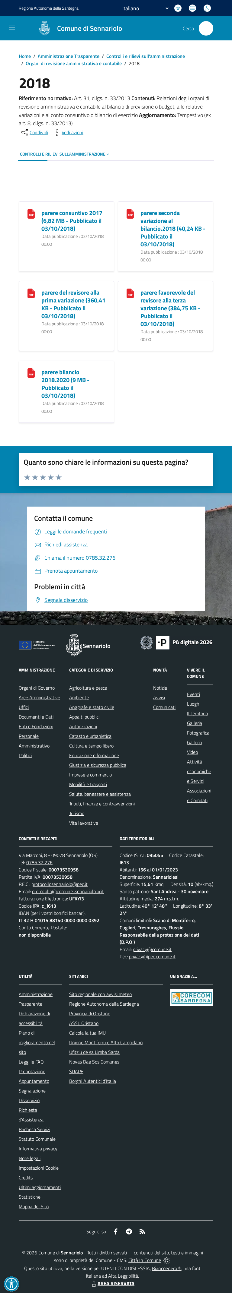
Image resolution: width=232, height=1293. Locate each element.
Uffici (24, 707)
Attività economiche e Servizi (199, 771)
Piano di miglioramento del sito (37, 1042)
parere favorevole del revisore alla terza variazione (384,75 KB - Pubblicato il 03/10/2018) (170, 308)
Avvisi (159, 697)
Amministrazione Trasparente (68, 56)
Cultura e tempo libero (91, 745)
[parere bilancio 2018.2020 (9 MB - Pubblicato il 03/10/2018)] (31, 372)
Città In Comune (144, 1260)
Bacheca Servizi (34, 1129)
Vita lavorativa (83, 823)
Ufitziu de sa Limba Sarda (94, 1052)
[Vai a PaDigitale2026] (176, 642)
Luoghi (193, 703)
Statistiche (29, 1196)
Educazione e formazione (94, 755)
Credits (26, 1177)
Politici (25, 755)
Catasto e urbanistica (90, 736)
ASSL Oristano (83, 1023)
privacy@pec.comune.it (152, 956)
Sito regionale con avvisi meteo (100, 994)
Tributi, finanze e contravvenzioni (102, 803)
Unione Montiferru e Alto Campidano (106, 1042)
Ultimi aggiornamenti (40, 1187)
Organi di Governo (37, 687)
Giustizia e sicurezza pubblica (97, 765)
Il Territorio (197, 713)
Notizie (160, 687)
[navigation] (12, 27)
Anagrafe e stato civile (91, 707)
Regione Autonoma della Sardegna (104, 1003)
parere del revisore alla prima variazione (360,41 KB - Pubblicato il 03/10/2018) (73, 304)
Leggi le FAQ (31, 1061)
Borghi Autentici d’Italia (92, 1081)
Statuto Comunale (37, 1139)
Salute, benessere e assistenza (100, 794)
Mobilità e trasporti (88, 784)
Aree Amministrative (39, 697)
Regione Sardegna (49, 8)
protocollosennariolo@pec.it (59, 884)
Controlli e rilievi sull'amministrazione (145, 56)
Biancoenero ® (166, 1268)
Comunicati (164, 707)
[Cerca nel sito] (206, 28)
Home (25, 56)
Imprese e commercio (90, 774)
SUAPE (76, 1071)
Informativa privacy (38, 1148)
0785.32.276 (39, 862)
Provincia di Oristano (89, 1013)
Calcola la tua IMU (87, 1032)
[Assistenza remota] (167, 1260)
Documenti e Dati (36, 716)
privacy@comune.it (152, 949)
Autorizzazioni (83, 726)
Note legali (29, 1158)
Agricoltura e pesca (88, 687)
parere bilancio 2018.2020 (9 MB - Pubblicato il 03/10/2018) (65, 383)
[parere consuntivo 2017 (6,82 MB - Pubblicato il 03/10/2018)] (31, 213)
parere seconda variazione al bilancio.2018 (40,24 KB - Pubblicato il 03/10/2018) (172, 228)
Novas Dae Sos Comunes (94, 1061)
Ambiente (79, 697)
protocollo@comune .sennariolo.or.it (68, 891)
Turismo (76, 813)
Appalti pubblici (84, 716)
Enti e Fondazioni (36, 726)
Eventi (193, 694)
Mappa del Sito (34, 1206)
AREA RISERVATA (116, 1283)
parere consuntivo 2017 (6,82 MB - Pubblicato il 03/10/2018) (71, 220)
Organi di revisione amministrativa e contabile (74, 63)
